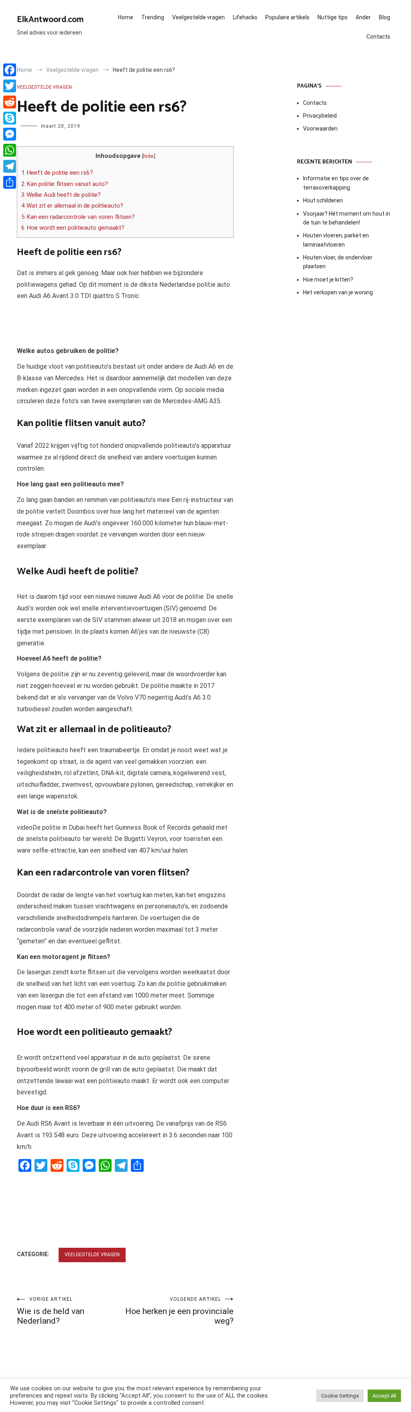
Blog (384, 17)
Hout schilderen (323, 200)
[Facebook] (10, 70)
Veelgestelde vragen (198, 17)
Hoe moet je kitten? (328, 279)
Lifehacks (245, 17)
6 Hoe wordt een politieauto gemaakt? (72, 227)
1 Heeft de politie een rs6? (57, 172)
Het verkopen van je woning (338, 292)
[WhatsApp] (10, 150)
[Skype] (10, 118)
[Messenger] (10, 134)
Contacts (378, 36)
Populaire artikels (287, 17)
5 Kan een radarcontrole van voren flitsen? (78, 216)
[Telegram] (10, 166)
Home (125, 17)
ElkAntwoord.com (50, 20)
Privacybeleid (320, 115)
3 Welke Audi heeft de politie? (61, 194)
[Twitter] (10, 86)
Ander (363, 17)
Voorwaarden (320, 128)
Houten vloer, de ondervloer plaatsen (337, 261)
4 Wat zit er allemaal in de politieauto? (72, 205)
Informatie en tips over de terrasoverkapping (336, 182)
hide (148, 156)
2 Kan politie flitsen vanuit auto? (64, 184)
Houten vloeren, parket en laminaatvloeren (336, 239)
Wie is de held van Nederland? (50, 1311)
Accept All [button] (384, 1396)
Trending (152, 17)
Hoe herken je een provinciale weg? (179, 1311)
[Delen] (10, 182)
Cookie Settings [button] (340, 1396)
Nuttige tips (332, 17)
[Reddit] (10, 102)
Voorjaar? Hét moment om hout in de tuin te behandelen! (346, 218)
